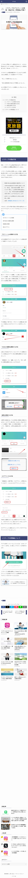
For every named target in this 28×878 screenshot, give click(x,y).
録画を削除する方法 (11, 105)
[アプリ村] (14, 1)
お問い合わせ (11, 873)
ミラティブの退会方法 (10, 100)
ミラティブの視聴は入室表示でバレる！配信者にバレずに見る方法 (17, 582)
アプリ (4, 12)
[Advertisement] (14, 45)
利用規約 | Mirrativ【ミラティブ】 (16, 200)
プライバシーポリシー (19, 873)
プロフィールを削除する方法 (13, 101)
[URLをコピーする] (25, 607)
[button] (3, 607)
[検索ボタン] (26, 1)
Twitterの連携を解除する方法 (13, 103)
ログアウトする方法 (11, 107)
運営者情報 (6, 873)
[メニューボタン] (1, 1)
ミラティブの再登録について (11, 109)
